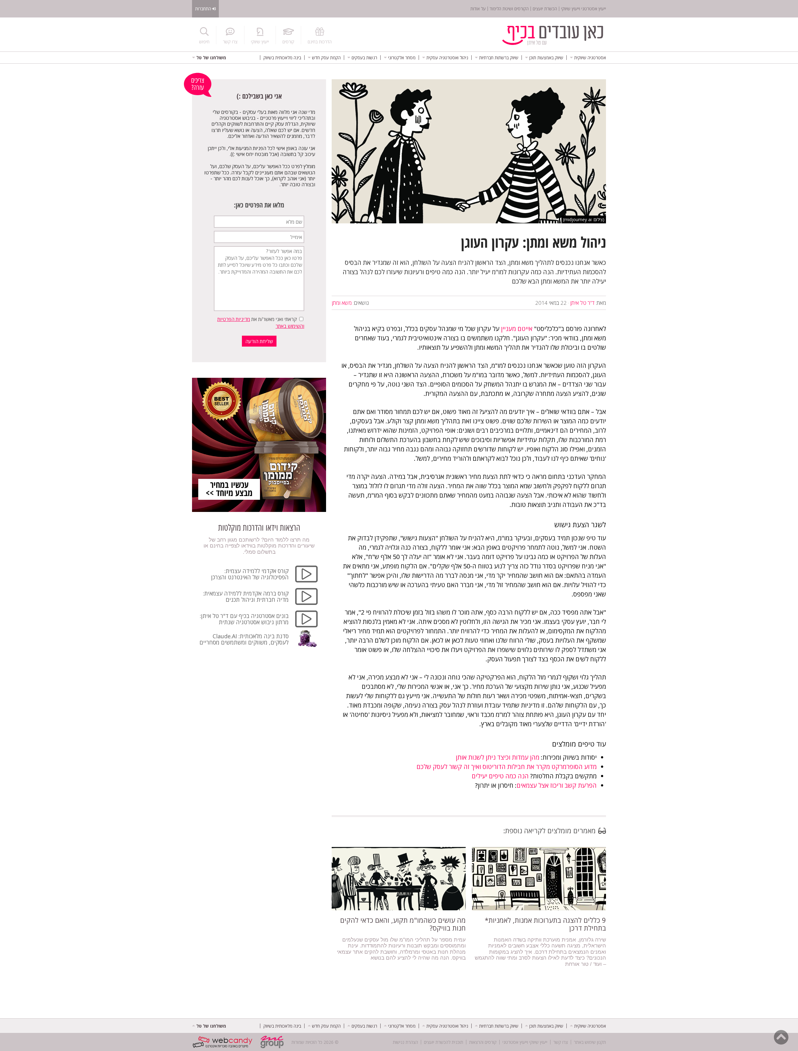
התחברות (203, 9)
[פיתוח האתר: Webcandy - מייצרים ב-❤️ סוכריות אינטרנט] (224, 1042)
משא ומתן (342, 302)
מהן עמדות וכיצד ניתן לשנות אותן (497, 757)
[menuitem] (588, 58)
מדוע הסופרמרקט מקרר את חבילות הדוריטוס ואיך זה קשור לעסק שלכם (506, 766)
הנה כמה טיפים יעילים (500, 776)
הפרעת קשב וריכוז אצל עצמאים (557, 785)
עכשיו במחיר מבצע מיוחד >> (229, 489)
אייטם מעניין (516, 328)
